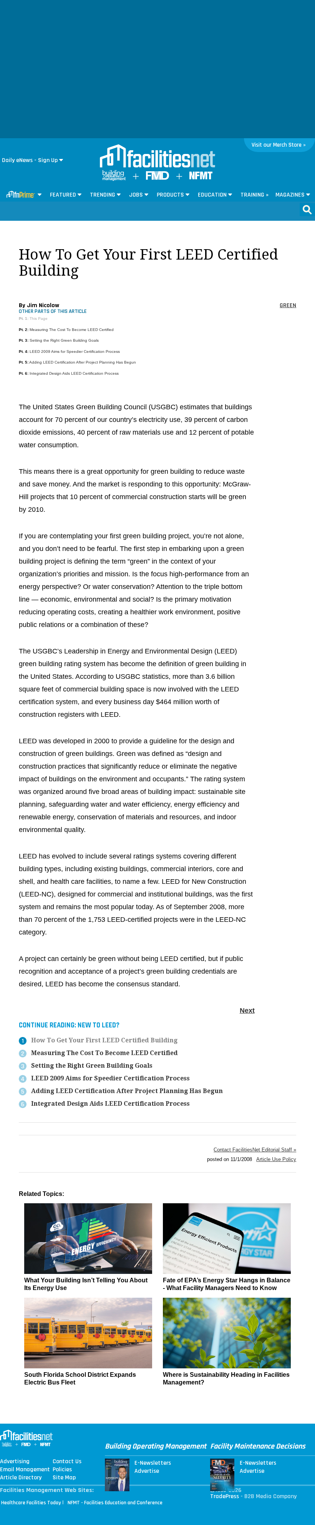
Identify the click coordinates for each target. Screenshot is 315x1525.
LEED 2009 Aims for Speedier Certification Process (75, 351)
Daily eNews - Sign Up (30, 160)
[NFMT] (200, 178)
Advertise (146, 1471)
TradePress (224, 1496)
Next (247, 1010)
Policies (62, 1470)
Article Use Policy (276, 1159)
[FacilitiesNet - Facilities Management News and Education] (157, 156)
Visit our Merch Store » (279, 145)
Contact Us (67, 1462)
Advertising (15, 1462)
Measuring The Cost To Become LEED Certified (72, 329)
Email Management (25, 1470)
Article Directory (20, 1478)
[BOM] (114, 179)
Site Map (64, 1478)
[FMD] (157, 178)
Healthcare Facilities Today (31, 1502)
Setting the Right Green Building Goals (64, 340)
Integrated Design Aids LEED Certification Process (74, 373)
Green (288, 305)
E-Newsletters (152, 1463)
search (307, 209)
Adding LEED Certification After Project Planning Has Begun (82, 362)
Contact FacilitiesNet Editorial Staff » (255, 1150)
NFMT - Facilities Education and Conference (115, 1502)
